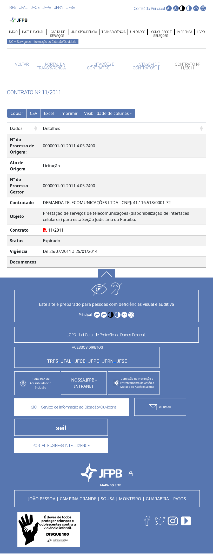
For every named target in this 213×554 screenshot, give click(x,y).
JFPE (47, 7)
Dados (16, 128)
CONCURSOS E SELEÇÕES (161, 32)
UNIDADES (137, 32)
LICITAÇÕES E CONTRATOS (100, 66)
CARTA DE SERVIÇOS (57, 32)
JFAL (23, 7)
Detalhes (51, 128)
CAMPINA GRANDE (78, 499)
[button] (182, 8)
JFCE (35, 7)
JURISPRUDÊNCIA (84, 32)
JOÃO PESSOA (41, 499)
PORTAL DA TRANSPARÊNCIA (52, 66)
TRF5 (11, 7)
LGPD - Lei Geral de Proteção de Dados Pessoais (107, 335)
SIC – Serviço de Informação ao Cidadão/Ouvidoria (42, 42)
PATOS (179, 499)
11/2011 (55, 230)
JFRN (58, 7)
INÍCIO (13, 32)
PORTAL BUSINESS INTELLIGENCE (61, 445)
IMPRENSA (184, 32)
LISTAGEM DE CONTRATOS (146, 66)
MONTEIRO (130, 499)
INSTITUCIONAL (33, 32)
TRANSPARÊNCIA (113, 32)
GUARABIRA (157, 499)
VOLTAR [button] (21, 64)
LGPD (200, 32)
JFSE (70, 7)
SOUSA (108, 499)
